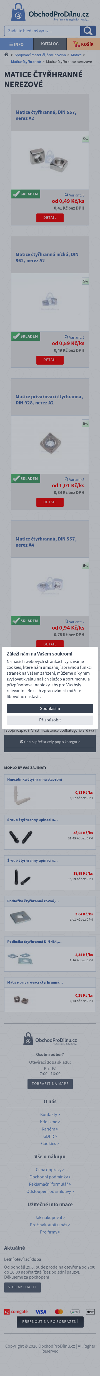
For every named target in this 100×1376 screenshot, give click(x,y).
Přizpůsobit (50, 720)
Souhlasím (50, 708)
